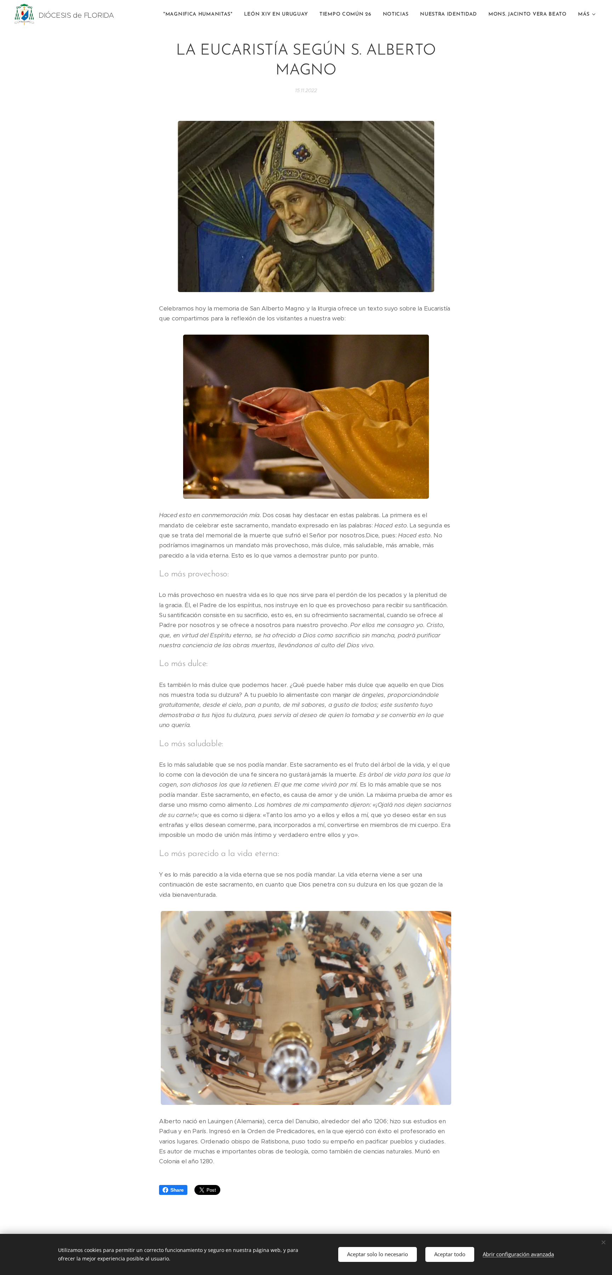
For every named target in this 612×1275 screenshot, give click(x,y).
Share (177, 1190)
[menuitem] (200, 14)
